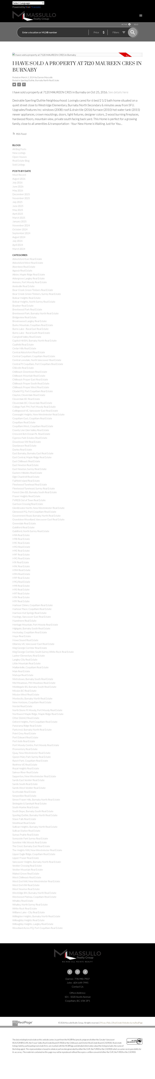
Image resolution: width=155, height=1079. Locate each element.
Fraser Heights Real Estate (26, 496)
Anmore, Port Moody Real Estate (29, 282)
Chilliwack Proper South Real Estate (30, 383)
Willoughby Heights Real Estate (28, 920)
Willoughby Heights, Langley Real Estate (32, 923)
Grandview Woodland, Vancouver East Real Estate (38, 519)
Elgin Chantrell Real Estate (25, 476)
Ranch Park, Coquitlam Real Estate (30, 760)
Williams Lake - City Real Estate (28, 912)
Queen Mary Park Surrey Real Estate (31, 756)
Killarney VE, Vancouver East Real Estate (33, 643)
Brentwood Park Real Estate (27, 309)
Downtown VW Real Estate (26, 441)
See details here (118, 92)
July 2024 (17, 240)
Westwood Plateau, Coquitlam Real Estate (34, 896)
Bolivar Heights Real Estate (26, 297)
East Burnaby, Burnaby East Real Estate (32, 453)
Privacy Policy (105, 1023)
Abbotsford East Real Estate (27, 258)
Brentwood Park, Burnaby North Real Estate (35, 313)
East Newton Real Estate (25, 465)
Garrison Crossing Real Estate (27, 503)
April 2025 (17, 213)
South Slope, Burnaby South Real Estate (32, 811)
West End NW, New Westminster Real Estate (36, 881)
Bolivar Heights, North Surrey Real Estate (33, 301)
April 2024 (17, 244)
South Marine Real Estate (25, 807)
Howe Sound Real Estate (25, 640)
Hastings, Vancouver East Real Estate (31, 616)
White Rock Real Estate (24, 908)
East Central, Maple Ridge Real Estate (31, 457)
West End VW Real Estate (26, 885)
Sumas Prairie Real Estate (25, 834)
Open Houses (19, 156)
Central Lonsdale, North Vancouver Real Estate (36, 360)
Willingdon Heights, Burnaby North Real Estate (36, 916)
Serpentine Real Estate (24, 795)
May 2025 (17, 209)
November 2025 (21, 198)
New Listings (19, 152)
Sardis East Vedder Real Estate (28, 780)
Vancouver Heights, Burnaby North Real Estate (36, 861)
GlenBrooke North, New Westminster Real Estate (38, 507)
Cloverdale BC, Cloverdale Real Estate (32, 402)
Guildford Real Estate (23, 527)
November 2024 (21, 225)
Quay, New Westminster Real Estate (31, 752)
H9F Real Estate (21, 554)
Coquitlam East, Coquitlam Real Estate (32, 418)
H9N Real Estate (21, 573)
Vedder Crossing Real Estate (27, 865)
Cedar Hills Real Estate (24, 348)
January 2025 (19, 221)
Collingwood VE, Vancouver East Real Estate (35, 410)
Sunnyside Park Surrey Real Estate (30, 838)
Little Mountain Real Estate (26, 663)
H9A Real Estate (21, 535)
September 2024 (21, 233)
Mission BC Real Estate (24, 690)
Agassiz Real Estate (22, 270)
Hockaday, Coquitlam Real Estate (29, 632)
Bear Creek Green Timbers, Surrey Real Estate (36, 293)
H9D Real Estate (21, 546)
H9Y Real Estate (21, 601)
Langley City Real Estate (24, 659)
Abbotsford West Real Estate (27, 262)
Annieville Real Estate (23, 286)
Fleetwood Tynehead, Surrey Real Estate (33, 488)
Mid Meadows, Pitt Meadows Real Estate (33, 682)
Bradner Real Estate (22, 305)
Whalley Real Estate (22, 900)
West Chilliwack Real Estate (26, 877)
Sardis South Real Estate (25, 784)
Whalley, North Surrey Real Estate (30, 904)
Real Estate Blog (20, 160)
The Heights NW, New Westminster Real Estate (37, 850)
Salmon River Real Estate (25, 772)
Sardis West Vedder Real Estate (29, 787)
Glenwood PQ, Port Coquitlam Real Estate (34, 511)
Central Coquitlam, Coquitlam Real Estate (33, 356)
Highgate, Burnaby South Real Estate (31, 628)
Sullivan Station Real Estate (26, 830)
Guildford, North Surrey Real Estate (30, 531)
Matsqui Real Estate (22, 675)
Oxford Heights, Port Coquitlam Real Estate (34, 721)
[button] (69, 971)
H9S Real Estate (21, 589)
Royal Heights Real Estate (25, 768)
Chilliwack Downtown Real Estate (29, 371)
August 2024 (18, 237)
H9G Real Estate (21, 558)
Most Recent (19, 174)
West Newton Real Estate (26, 889)
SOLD (136, 24)
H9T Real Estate (21, 593)
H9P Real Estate (21, 577)
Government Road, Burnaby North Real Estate (36, 515)
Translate (36, 6)
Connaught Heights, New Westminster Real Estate (38, 414)
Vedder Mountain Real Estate (27, 869)
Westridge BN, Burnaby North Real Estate (34, 892)
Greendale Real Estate (24, 523)
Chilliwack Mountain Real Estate (28, 375)
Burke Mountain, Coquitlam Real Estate (32, 325)
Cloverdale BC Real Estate (26, 398)
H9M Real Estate (21, 570)
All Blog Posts (19, 149)
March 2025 (18, 217)
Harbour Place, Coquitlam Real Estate (31, 608)
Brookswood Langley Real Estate (29, 321)
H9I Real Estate (20, 562)
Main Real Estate (21, 671)
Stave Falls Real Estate (24, 818)
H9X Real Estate (21, 597)
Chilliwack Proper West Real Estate (30, 387)
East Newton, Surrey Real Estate (29, 468)
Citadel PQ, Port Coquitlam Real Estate (32, 391)
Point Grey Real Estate (24, 733)
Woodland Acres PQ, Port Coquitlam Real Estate (37, 927)
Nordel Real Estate (22, 706)
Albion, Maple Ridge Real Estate (28, 274)
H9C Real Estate (21, 542)
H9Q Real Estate (21, 581)
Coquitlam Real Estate (23, 422)
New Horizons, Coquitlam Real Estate (31, 702)
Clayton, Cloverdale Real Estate (28, 394)
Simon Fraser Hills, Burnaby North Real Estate (36, 799)
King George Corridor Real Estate (29, 647)
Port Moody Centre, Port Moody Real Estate (35, 745)
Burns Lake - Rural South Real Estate (31, 332)
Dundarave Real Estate (24, 445)
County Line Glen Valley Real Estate (30, 430)
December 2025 (21, 194)
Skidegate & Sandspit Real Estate (29, 803)
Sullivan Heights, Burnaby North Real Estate (34, 826)
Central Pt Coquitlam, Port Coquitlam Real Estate (37, 363)
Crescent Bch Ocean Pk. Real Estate (31, 433)
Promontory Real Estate (25, 749)
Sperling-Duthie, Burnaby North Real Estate (40, 80)
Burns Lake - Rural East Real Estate (30, 328)
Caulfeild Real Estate (23, 344)
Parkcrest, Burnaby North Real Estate (32, 729)
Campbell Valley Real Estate (26, 336)
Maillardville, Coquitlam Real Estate (30, 667)
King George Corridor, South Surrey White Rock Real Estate (43, 651)
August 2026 (18, 178)
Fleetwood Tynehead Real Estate (29, 484)
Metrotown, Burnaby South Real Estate (32, 678)
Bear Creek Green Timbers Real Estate (32, 289)
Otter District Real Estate (25, 717)
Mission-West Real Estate (25, 694)
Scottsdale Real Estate (24, 791)
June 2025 (17, 205)
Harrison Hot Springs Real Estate (29, 612)
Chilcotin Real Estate (23, 367)
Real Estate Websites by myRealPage (128, 1023)
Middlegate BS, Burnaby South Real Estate (34, 686)
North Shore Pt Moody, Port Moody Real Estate (37, 710)
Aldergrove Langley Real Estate (28, 278)
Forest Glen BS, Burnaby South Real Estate (34, 492)
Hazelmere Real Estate (24, 620)
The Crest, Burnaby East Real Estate (31, 846)
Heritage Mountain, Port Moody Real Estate (35, 624)
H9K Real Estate (21, 566)
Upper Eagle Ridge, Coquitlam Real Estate (33, 854)
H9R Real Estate (21, 585)
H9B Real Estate (21, 538)
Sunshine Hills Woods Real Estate (29, 842)
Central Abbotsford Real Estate (28, 352)
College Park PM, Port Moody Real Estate (34, 406)
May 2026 (17, 190)
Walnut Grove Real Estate (25, 873)
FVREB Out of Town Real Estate (29, 500)
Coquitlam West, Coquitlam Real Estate (32, 426)
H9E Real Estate (21, 550)
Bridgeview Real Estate (24, 317)
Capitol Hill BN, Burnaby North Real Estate (34, 340)
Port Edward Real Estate (25, 737)
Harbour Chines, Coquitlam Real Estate (32, 605)
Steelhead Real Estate (23, 822)
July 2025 (17, 201)
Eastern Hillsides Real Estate (27, 472)
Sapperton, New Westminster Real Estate (34, 776)
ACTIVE (124, 24)
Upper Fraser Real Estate (25, 857)
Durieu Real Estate (22, 449)
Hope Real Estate (21, 636)
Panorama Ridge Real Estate (27, 725)
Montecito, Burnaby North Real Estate (32, 698)
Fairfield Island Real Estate (26, 480)
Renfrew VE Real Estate (24, 764)
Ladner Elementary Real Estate (28, 655)
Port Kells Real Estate (23, 741)
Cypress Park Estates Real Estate (29, 437)
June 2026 (17, 186)
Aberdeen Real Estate (23, 266)
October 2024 (19, 229)
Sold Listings (18, 164)
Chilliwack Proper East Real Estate (30, 379)
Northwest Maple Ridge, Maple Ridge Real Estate (37, 713)
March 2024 (18, 248)
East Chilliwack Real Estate (26, 461)
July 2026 (17, 182)
